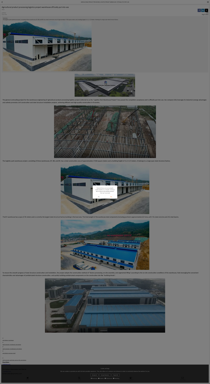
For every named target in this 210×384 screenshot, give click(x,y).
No (99, 197)
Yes (111, 197)
